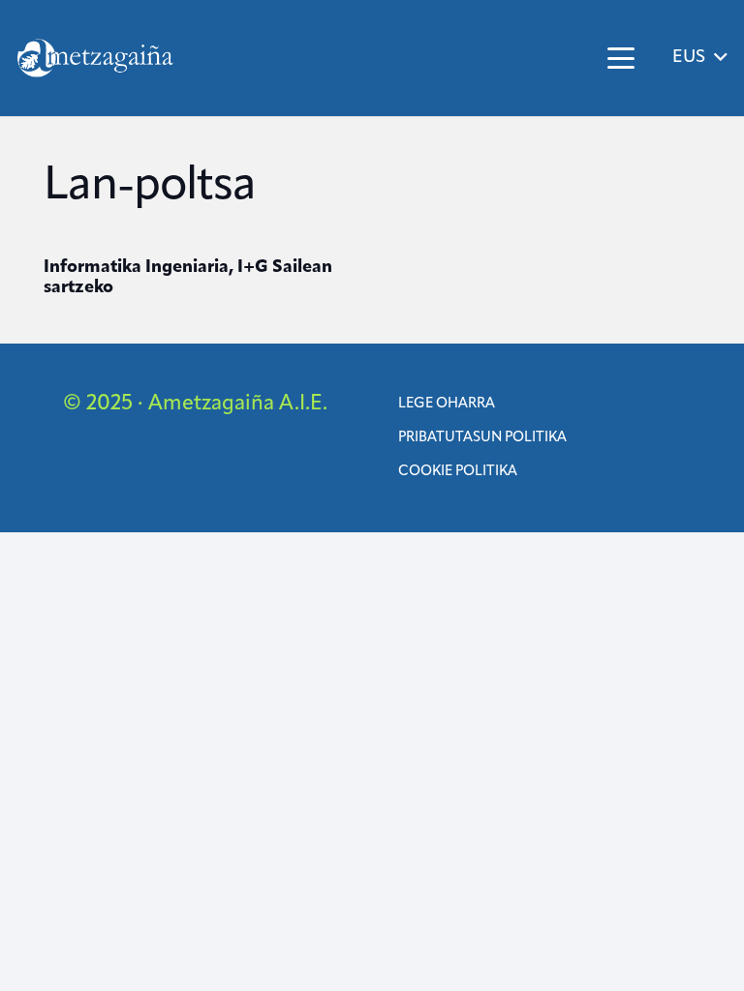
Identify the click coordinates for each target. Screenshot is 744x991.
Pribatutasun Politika (482, 438)
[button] (620, 58)
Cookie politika (457, 472)
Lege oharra (446, 404)
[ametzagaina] (95, 58)
